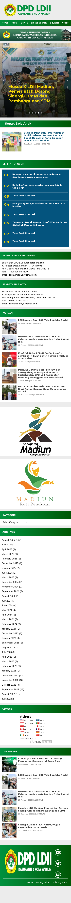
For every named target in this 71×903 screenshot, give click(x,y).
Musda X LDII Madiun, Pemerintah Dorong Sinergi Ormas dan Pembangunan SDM (43, 809)
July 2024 (7, 600)
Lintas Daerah (39, 23)
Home (5, 23)
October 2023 (9, 638)
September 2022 (10, 689)
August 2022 (8, 694)
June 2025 (7, 572)
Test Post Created (23, 195)
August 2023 (8, 647)
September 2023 (10, 642)
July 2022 (7, 699)
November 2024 (10, 586)
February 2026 (9, 558)
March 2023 (8, 661)
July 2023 (7, 652)
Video (65, 23)
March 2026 (8, 554)
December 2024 (10, 582)
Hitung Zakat (43, 882)
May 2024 (7, 610)
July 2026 (7, 544)
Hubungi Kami (60, 882)
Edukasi (54, 23)
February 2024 (9, 624)
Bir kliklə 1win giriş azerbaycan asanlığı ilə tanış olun (37, 186)
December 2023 (10, 633)
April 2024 (7, 614)
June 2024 (7, 605)
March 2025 (8, 577)
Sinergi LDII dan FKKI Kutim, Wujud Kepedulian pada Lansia (39, 826)
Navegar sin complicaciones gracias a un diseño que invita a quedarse (36, 175)
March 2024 (8, 619)
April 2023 (7, 656)
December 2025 (10, 563)
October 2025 (9, 568)
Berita (24, 23)
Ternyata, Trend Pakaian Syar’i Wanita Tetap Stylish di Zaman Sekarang (39, 223)
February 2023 (9, 666)
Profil (15, 23)
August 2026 (8, 540)
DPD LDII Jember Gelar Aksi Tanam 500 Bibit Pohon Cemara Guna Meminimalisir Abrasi (42, 389)
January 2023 (9, 670)
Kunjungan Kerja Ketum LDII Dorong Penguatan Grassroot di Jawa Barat (40, 759)
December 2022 (10, 675)
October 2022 (9, 684)
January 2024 (9, 628)
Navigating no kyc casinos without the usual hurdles (39, 205)
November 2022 (10, 680)
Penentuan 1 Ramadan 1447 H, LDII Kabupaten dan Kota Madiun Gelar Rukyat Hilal (43, 339)
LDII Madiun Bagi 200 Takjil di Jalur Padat (43, 320)
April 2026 (7, 549)
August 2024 (8, 596)
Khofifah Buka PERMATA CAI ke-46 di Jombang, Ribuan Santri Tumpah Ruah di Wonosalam (43, 356)
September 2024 (10, 591)
